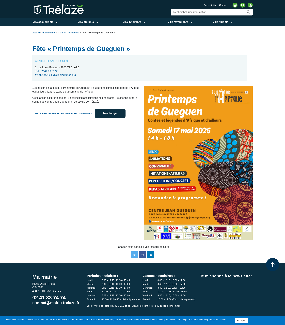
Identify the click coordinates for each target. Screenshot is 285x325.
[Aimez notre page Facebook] (242, 5)
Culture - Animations (68, 32)
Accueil (36, 32)
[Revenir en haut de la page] (272, 264)
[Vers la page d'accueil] (58, 8)
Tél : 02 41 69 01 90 (46, 71)
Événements (48, 32)
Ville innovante (132, 22)
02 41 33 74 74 (49, 297)
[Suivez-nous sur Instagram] (235, 5)
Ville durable (220, 22)
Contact (223, 5)
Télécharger (110, 113)
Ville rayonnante (178, 22)
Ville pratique (86, 22)
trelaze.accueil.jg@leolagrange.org (55, 75)
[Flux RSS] (250, 5)
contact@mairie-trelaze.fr (55, 302)
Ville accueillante (42, 22)
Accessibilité (210, 5)
